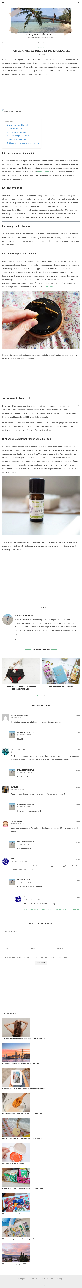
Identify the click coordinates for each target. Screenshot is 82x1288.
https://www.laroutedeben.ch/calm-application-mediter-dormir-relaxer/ (51, 909)
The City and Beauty (19, 749)
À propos (21, 1279)
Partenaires (33, 1279)
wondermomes (16, 821)
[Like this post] (36, 607)
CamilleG (14, 787)
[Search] (79, 3)
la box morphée (50, 287)
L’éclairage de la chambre (18, 132)
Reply (78, 715)
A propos (60, 1279)
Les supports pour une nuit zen (19, 136)
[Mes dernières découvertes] (61, 671)
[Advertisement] (41, 93)
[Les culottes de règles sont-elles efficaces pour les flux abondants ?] (21, 671)
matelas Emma (43, 172)
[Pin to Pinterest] (43, 607)
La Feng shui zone (15, 128)
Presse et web (47, 1279)
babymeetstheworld (24, 615)
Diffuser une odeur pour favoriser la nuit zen (24, 143)
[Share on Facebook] (39, 607)
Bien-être (13, 43)
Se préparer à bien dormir (18, 139)
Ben (12, 859)
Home (4, 43)
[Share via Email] (45, 607)
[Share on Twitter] (41, 607)
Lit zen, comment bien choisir (19, 125)
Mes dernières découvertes (61, 687)
